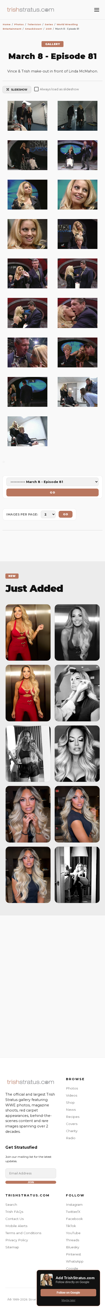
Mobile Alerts (16, 1226)
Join (31, 1182)
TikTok (71, 1226)
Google (72, 1268)
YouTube (73, 1233)
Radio (70, 1138)
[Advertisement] (52, 985)
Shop (70, 1102)
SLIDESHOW (19, 89)
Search (11, 1204)
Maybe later (68, 1300)
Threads (72, 1240)
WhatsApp (75, 1261)
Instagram (74, 1204)
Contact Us (14, 1219)
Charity (71, 1131)
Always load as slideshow (59, 89)
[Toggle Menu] (97, 9)
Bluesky (72, 1247)
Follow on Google (68, 1292)
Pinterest (73, 1254)
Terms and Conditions (23, 1233)
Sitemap (12, 1247)
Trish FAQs (14, 1212)
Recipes (72, 1117)
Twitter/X (73, 1212)
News (71, 1110)
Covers (71, 1124)
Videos (71, 1095)
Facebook (74, 1219)
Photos (72, 1088)
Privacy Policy (16, 1240)
